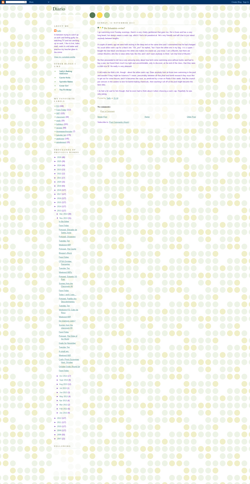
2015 (59, 202)
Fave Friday (61, 110)
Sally (59, 31)
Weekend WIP (65, 245)
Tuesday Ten (64, 241)
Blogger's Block (65, 253)
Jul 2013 (63, 388)
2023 (59, 170)
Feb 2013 (63, 409)
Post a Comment (107, 111)
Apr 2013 (63, 400)
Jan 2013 (63, 413)
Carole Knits (64, 78)
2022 (59, 174)
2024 (59, 165)
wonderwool (61, 142)
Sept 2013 (64, 380)
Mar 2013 (63, 405)
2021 (59, 178)
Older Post (191, 117)
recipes (59, 128)
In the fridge (64, 221)
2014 (59, 206)
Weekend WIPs (65, 272)
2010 (59, 426)
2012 (59, 418)
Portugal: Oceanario (67, 237)
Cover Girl (63, 86)
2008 (59, 435)
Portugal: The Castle (67, 249)
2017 (59, 194)
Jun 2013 (63, 392)
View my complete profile (64, 57)
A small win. (64, 351)
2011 (59, 422)
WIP (58, 113)
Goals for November (67, 343)
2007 (59, 439)
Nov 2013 (63, 218)
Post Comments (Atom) (119, 122)
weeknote (60, 139)
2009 (59, 430)
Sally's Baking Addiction (65, 72)
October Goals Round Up (69, 366)
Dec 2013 (63, 214)
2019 (59, 186)
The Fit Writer (65, 90)
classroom (60, 117)
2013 (59, 211)
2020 (59, 182)
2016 (59, 198)
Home (147, 117)
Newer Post (102, 117)
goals (58, 121)
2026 (59, 157)
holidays (59, 124)
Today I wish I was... (67, 295)
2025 (59, 161)
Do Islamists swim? (67, 321)
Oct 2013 (63, 376)
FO (57, 106)
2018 (59, 190)
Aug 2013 (63, 384)
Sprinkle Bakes (66, 82)
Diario (59, 8)
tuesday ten (61, 135)
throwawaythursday (64, 131)
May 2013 (63, 396)
